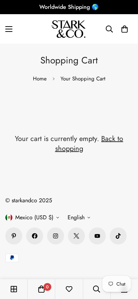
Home (40, 79)
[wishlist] (69, 289)
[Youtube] (97, 235)
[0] (124, 29)
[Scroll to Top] (125, 261)
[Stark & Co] (69, 29)
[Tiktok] (118, 235)
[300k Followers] (34, 235)
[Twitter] (76, 235)
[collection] (13, 289)
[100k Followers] (55, 235)
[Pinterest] (13, 235)
